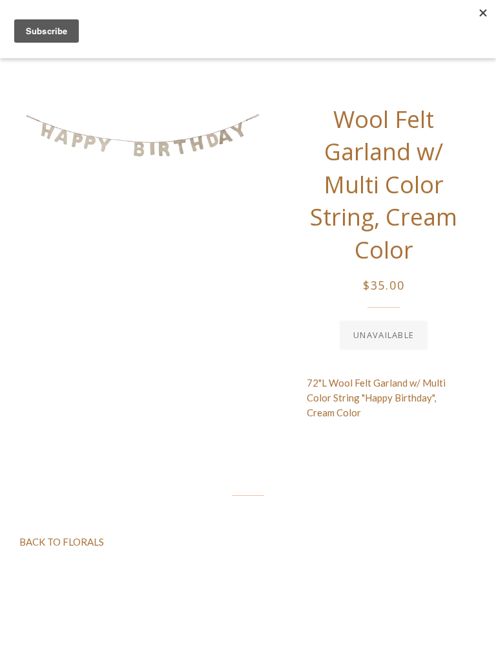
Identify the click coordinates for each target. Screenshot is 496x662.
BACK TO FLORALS (61, 542)
